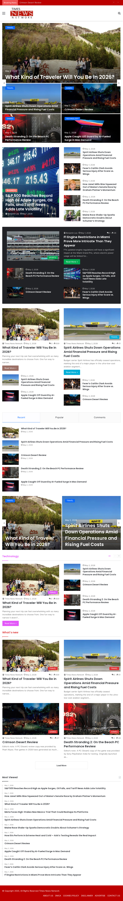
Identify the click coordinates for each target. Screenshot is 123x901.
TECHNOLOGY (72, 118)
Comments (99, 417)
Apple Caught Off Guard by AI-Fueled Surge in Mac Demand (87, 138)
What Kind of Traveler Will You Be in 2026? (60, 77)
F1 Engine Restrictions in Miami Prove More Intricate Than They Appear (88, 241)
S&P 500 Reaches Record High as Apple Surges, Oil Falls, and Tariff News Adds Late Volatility (98, 277)
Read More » (72, 261)
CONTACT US (113, 895)
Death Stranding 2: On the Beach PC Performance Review (47, 2)
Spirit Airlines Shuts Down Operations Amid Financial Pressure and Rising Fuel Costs (31, 107)
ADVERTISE (100, 895)
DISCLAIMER (87, 895)
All (109, 556)
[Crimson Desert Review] (91, 98)
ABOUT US (48, 895)
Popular (59, 417)
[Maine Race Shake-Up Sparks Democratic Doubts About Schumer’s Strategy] (72, 215)
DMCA (58, 895)
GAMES (69, 88)
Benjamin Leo (13, 214)
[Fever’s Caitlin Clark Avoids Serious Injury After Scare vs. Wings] (72, 168)
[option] (61, 83)
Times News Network (13, 343)
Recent (21, 417)
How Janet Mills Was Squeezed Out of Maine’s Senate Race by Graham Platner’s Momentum (99, 187)
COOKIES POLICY (71, 895)
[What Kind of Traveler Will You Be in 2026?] (61, 53)
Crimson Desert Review (78, 109)
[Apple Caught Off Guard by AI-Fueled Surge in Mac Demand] (91, 129)
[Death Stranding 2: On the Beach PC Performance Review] (31, 129)
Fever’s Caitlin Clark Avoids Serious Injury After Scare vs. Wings (98, 171)
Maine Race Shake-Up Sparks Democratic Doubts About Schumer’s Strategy (99, 217)
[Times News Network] (21, 13)
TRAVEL (10, 27)
